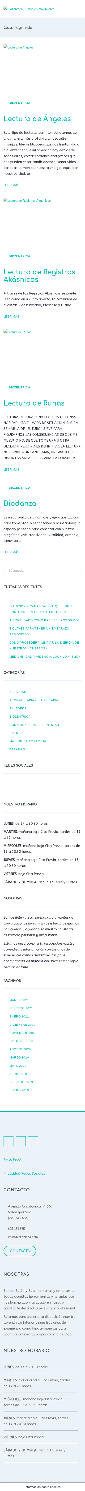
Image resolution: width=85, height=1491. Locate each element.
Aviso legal (12, 1160)
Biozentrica (19, 102)
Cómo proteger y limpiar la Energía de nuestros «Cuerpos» (44, 645)
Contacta (20, 1251)
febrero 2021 (21, 1008)
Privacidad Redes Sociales (24, 1174)
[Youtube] (32, 786)
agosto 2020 (20, 1049)
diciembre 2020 (22, 1024)
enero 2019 (19, 1090)
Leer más (11, 185)
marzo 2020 (19, 1057)
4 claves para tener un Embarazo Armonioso (39, 631)
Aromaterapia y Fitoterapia (33, 700)
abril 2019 (18, 1073)
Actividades (20, 691)
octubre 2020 (21, 1041)
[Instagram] (20, 786)
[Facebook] (8, 786)
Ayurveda (18, 708)
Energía (16, 732)
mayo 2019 (18, 1065)
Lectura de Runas (34, 403)
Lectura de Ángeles (37, 119)
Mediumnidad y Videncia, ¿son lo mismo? (44, 656)
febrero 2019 (21, 1082)
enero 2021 (19, 1016)
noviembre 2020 (23, 1032)
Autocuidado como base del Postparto (44, 620)
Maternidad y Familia (27, 741)
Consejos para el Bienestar (34, 724)
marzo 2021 (19, 1000)
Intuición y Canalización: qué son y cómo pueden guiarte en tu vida (40, 609)
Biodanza (20, 503)
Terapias (17, 749)
